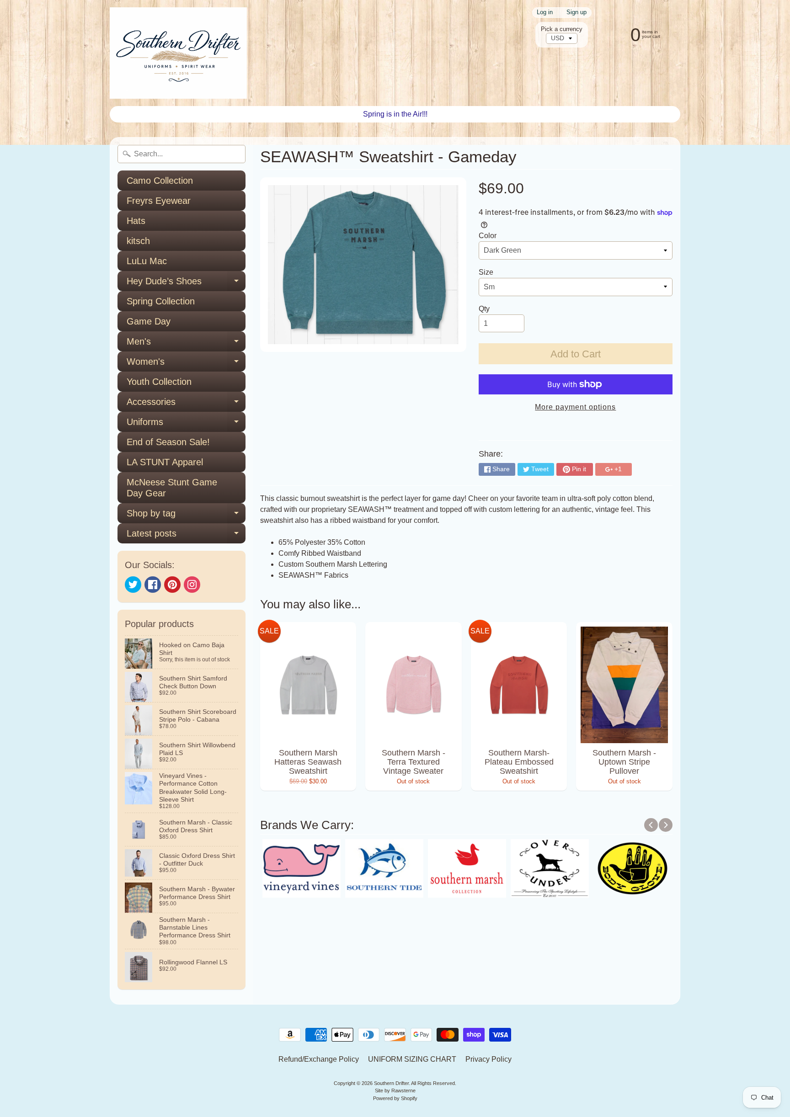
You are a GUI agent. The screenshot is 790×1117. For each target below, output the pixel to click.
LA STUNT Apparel (165, 462)
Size (486, 272)
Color (487, 235)
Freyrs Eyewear (159, 201)
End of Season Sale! (168, 442)
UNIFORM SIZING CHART (412, 1059)
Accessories (186, 404)
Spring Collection (161, 301)
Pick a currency (561, 29)
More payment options (575, 407)
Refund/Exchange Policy (318, 1059)
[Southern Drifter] (178, 53)
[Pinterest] (172, 584)
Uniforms (186, 424)
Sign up (576, 13)
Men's (186, 343)
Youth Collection (159, 382)
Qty (484, 309)
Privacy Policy (488, 1059)
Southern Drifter (391, 1083)
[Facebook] (152, 584)
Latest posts (186, 535)
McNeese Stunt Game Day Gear (172, 487)
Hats (136, 221)
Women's (186, 364)
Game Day (149, 321)
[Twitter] (133, 584)
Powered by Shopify (395, 1098)
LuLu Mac (147, 261)
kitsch (138, 241)
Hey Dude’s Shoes (186, 283)
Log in (545, 13)
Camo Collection (160, 181)
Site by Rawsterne (395, 1090)
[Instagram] (192, 584)
